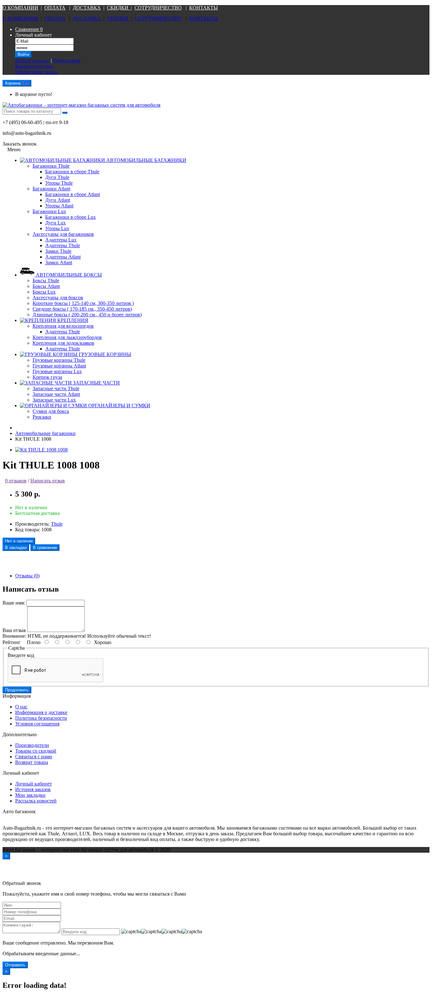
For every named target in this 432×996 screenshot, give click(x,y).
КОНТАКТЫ (203, 7)
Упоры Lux (57, 228)
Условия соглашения (37, 723)
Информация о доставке (41, 712)
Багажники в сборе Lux (70, 217)
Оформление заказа (36, 72)
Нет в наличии (19, 541)
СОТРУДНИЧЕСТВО (158, 7)
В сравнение (45, 547)
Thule (57, 524)
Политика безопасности (41, 718)
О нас (21, 706)
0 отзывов (16, 480)
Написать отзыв (47, 480)
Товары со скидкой (35, 751)
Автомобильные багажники (45, 433)
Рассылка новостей (36, 800)
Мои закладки (30, 795)
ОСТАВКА (88, 7)
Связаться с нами (33, 756)
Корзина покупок (34, 66)
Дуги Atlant (57, 200)
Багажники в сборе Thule (72, 171)
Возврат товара (31, 762)
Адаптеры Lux (61, 239)
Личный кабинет (33, 783)
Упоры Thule (59, 183)
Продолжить (17, 690)
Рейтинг (12, 642)
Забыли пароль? (32, 60)
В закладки (16, 547)
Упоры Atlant (59, 205)
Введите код (21, 655)
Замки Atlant (58, 262)
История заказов (33, 789)
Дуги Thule (57, 177)
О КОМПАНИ (18, 7)
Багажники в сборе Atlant (72, 194)
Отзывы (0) (27, 575)
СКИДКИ (119, 7)
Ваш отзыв (14, 630)
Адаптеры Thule (62, 245)
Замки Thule (58, 251)
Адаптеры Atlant (63, 256)
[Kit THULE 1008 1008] (41, 449)
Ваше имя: (14, 602)
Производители (32, 745)
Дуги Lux (55, 222)
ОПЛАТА (54, 7)
